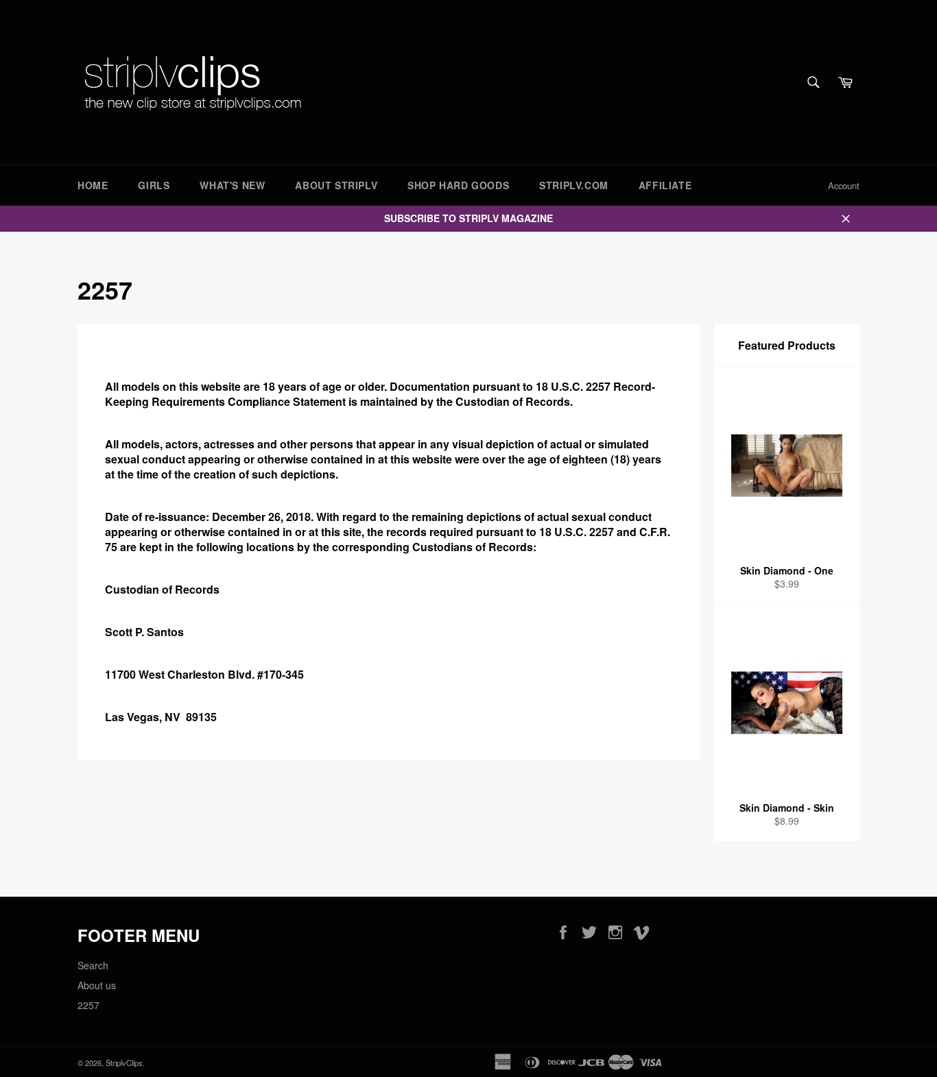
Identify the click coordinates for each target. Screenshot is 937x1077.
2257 (88, 1005)
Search (93, 965)
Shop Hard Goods (458, 185)
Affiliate (665, 185)
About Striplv (336, 185)
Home (93, 185)
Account (843, 185)
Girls (153, 185)
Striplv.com (573, 185)
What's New (232, 185)
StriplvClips (124, 1062)
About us (97, 985)
